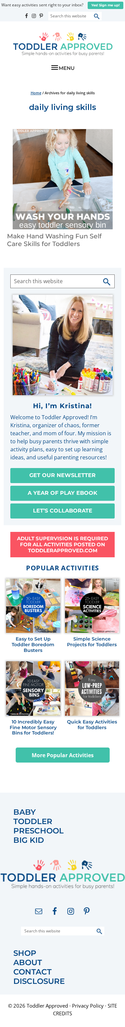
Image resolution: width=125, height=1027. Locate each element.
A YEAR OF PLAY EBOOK (62, 493)
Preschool (38, 830)
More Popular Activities (63, 755)
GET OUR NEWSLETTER (62, 475)
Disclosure (39, 981)
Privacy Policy (88, 1005)
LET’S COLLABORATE (62, 510)
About (27, 962)
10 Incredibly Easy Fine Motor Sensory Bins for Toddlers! (33, 727)
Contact (32, 972)
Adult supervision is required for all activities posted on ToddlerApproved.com (62, 544)
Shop (24, 953)
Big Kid (28, 840)
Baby (24, 812)
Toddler (32, 821)
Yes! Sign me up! (105, 5)
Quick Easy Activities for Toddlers (92, 724)
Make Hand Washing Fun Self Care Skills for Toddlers (54, 240)
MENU (67, 68)
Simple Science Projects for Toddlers (92, 642)
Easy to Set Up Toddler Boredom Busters (33, 644)
